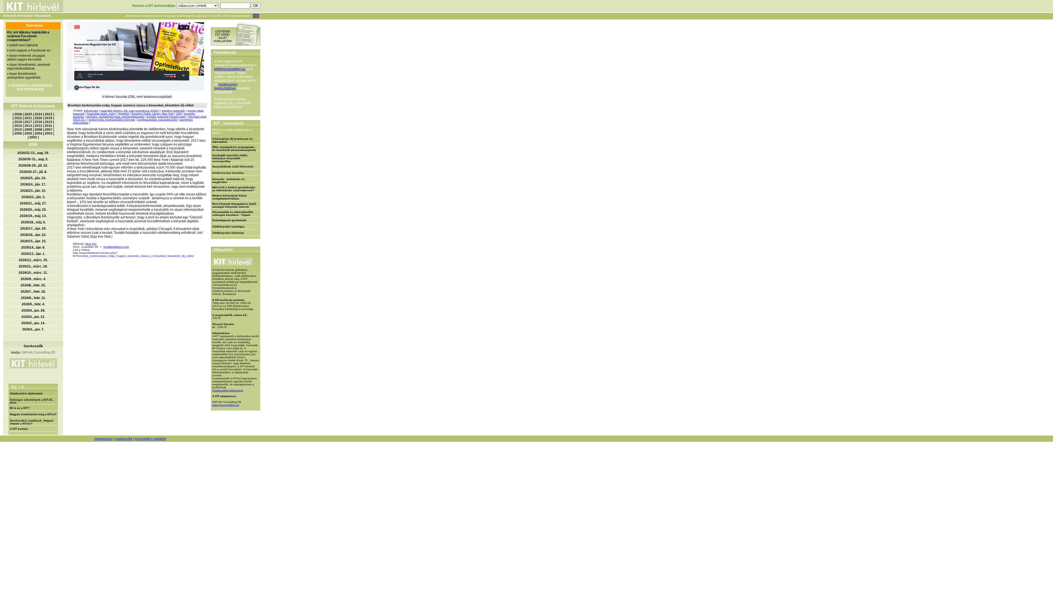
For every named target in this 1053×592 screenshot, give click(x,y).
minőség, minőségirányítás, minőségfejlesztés (115, 116)
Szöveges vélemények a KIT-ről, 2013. (31, 401)
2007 (48, 130)
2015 (48, 122)
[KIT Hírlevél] (135, 56)
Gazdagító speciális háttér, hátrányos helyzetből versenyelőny (230, 158)
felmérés (123, 113)
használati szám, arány (101, 113)
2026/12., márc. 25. (33, 260)
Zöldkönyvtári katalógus (228, 226)
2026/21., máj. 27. (33, 203)
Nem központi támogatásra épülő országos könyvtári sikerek (234, 205)
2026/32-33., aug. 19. (33, 153)
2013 (28, 126)
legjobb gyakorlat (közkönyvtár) (166, 116)
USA (179, 113)
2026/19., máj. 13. (33, 216)
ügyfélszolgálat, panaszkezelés (157, 119)
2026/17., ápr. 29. (33, 228)
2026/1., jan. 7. (33, 329)
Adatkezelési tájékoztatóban (225, 86)
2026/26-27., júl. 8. (33, 172)
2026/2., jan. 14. (33, 323)
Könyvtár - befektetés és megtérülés (228, 181)
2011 (48, 126)
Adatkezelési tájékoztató (26, 393)
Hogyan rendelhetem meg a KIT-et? (33, 414)
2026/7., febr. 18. (33, 292)
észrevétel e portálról (150, 439)
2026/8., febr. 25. (33, 285)
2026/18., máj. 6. (33, 222)
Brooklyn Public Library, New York (153, 113)
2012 (38, 126)
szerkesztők (123, 439)
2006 (18, 133)
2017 (28, 122)
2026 (18, 114)
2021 (28, 118)
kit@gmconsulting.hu (229, 69)
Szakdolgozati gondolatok (229, 220)
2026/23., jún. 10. (33, 191)
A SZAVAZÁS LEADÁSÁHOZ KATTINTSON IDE (30, 87)
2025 (28, 114)
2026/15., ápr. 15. (33, 241)
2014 (18, 126)
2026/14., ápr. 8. (33, 247)
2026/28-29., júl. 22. (33, 165)
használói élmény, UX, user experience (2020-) (129, 110)
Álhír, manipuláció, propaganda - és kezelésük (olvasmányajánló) (234, 149)
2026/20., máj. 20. (33, 210)
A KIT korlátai (19, 428)
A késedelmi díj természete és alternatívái (232, 140)
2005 (28, 133)
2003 (48, 133)
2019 (48, 118)
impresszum (103, 439)
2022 (18, 118)
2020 (38, 118)
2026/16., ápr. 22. (33, 235)
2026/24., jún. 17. (33, 184)
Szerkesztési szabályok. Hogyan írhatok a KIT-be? (31, 422)
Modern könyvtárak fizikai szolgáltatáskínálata (229, 197)
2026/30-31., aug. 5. (33, 159)
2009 (28, 130)
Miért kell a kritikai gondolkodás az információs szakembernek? (233, 189)
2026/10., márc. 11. (33, 273)
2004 (38, 133)
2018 (18, 122)
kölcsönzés (91, 110)
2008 (38, 130)
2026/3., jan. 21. (33, 317)
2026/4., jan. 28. (33, 310)
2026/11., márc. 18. (33, 266)
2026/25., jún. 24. (33, 178)
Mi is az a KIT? (19, 407)
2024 (38, 114)
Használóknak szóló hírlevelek (232, 166)
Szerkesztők (33, 346)
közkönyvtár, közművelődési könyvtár (112, 119)
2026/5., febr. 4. (33, 304)
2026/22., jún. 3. (33, 197)
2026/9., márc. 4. (33, 279)
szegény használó (173, 110)
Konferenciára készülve (228, 172)
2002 (33, 137)
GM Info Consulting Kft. (39, 352)
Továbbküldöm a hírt (116, 246)
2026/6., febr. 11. (33, 298)
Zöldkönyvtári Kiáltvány (228, 232)
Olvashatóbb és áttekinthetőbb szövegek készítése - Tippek (232, 213)
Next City (91, 243)
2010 (18, 130)
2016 (38, 122)
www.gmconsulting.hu (225, 404)
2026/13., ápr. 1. (33, 254)
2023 (48, 114)
